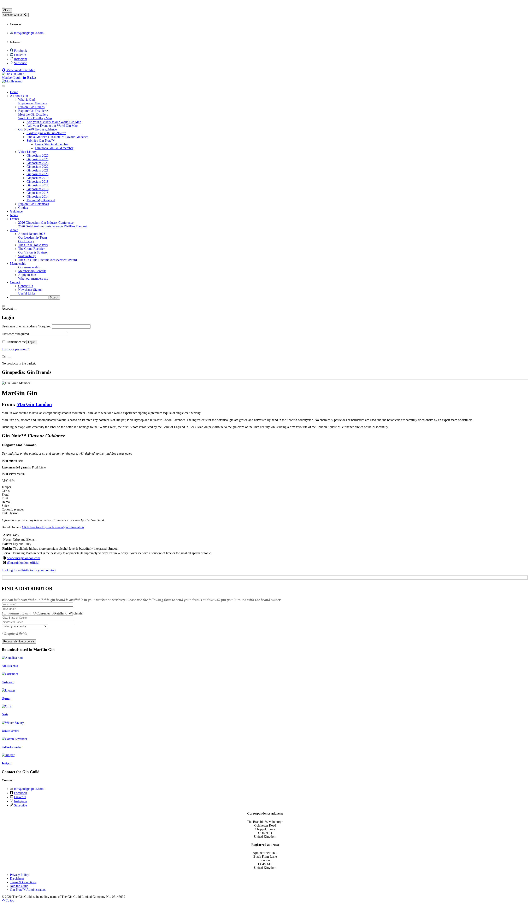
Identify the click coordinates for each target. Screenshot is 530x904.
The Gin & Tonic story (33, 245)
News (14, 215)
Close (6, 10)
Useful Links (26, 293)
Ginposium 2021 (37, 170)
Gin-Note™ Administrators (28, 889)
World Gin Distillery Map (35, 118)
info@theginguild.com (28, 33)
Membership (18, 263)
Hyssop (6, 698)
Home (14, 92)
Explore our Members (32, 103)
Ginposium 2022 (37, 166)
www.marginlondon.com (23, 558)
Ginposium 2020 (37, 174)
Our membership (29, 267)
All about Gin (19, 96)
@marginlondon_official (23, 562)
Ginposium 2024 (37, 159)
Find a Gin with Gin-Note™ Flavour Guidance (57, 137)
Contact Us (25, 286)
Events (14, 219)
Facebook (20, 50)
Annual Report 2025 (31, 233)
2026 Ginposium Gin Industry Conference (45, 222)
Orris (5, 714)
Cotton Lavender (12, 746)
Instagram (20, 59)
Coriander (8, 682)
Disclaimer (17, 878)
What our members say (33, 278)
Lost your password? (15, 349)
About (14, 230)
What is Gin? (26, 99)
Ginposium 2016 (37, 189)
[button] (29, 77)
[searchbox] (29, 297)
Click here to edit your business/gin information (53, 527)
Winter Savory (10, 730)
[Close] (3, 7)
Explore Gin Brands (31, 107)
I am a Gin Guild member (51, 144)
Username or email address (26, 326)
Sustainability (27, 256)
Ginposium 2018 (37, 181)
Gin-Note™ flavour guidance (37, 129)
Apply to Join (27, 274)
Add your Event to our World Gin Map (52, 125)
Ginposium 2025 (37, 155)
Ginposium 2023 (37, 163)
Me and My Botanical (40, 200)
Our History (26, 241)
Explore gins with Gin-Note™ (46, 133)
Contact (15, 282)
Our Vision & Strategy (33, 252)
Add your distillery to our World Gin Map (53, 122)
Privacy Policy (19, 874)
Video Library (27, 151)
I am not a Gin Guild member (54, 148)
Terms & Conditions (23, 882)
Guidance (16, 211)
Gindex (23, 207)
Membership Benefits (32, 271)
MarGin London (34, 404)
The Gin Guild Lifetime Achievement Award (47, 260)
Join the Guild (19, 886)
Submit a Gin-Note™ (40, 140)
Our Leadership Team (32, 237)
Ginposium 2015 (37, 192)
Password (15, 334)
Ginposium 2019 (37, 178)
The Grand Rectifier (31, 248)
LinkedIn (20, 55)
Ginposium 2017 (37, 185)
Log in (31, 342)
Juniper (6, 763)
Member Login (11, 77)
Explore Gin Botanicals (33, 204)
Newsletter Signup (30, 289)
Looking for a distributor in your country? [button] (29, 570)
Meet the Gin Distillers (33, 114)
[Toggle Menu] (3, 86)
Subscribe (20, 63)
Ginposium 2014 (37, 196)
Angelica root (10, 665)
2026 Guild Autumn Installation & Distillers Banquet (52, 226)
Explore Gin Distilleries (33, 110)
